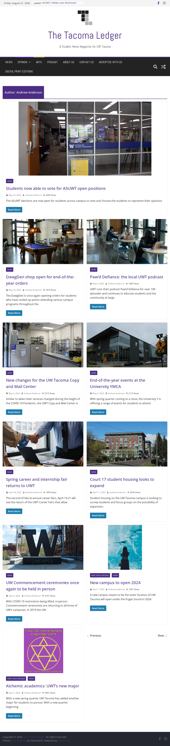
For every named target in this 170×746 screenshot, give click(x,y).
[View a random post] (163, 67)
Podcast (52, 62)
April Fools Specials (100, 575)
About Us (68, 62)
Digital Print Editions (19, 71)
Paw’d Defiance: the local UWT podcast (126, 277)
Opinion (22, 62)
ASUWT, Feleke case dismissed (59, 3)
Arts (39, 62)
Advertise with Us (110, 62)
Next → (162, 635)
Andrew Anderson (33, 195)
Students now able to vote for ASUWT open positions (56, 188)
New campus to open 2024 (115, 582)
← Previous (94, 635)
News (8, 62)
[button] (29, 62)
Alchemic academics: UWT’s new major (42, 686)
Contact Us (87, 62)
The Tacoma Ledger (85, 35)
